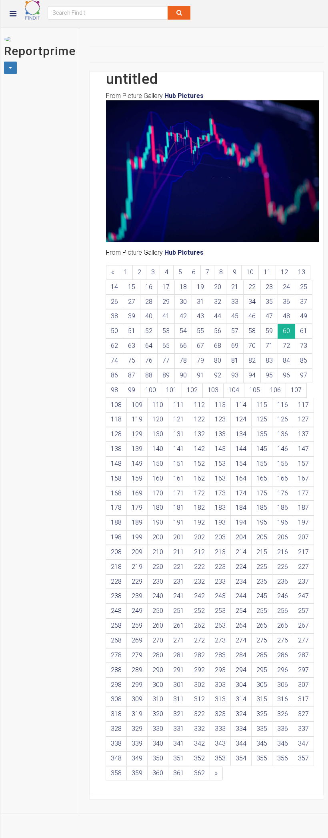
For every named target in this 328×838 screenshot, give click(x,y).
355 (261, 758)
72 (286, 345)
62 (114, 345)
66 (183, 345)
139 (137, 449)
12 (284, 272)
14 (114, 287)
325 (261, 714)
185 (261, 507)
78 (183, 360)
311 (178, 699)
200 (157, 537)
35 (269, 301)
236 (282, 581)
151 (178, 463)
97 (303, 375)
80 (217, 360)
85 (303, 360)
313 (220, 699)
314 (241, 699)
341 (178, 743)
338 (116, 743)
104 (233, 390)
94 (252, 375)
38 (114, 316)
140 (157, 449)
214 (241, 552)
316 (282, 699)
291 (178, 670)
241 (178, 596)
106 (275, 390)
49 (303, 316)
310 (157, 699)
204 (241, 537)
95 (269, 375)
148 (116, 463)
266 (282, 625)
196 (282, 522)
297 (303, 670)
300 (157, 684)
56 (217, 331)
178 (116, 507)
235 (261, 581)
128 (116, 434)
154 (241, 463)
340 (157, 743)
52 (148, 331)
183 (220, 507)
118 (116, 419)
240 (157, 596)
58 (252, 331)
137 (303, 434)
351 (178, 758)
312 (199, 699)
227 (303, 567)
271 (178, 640)
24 (286, 287)
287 (303, 655)
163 (220, 478)
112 (199, 405)
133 (220, 434)
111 (178, 405)
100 (150, 390)
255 (261, 611)
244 (241, 596)
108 (116, 405)
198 (116, 537)
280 (157, 655)
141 (178, 449)
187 (303, 507)
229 (137, 581)
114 (241, 405)
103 (213, 390)
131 (178, 434)
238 (116, 596)
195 (261, 522)
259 (137, 625)
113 (220, 405)
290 (157, 670)
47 (269, 316)
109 (137, 405)
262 (199, 625)
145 (261, 449)
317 (303, 699)
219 (137, 567)
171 (178, 493)
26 (114, 301)
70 (252, 345)
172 (199, 493)
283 (220, 655)
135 (261, 434)
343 (220, 743)
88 (148, 375)
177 (303, 493)
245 (261, 596)
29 (166, 301)
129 (137, 434)
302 (199, 684)
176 (282, 493)
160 (157, 478)
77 (166, 360)
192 (199, 522)
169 (137, 493)
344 (241, 743)
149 (137, 463)
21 (234, 287)
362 (199, 773)
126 (282, 419)
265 (261, 625)
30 (183, 301)
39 (131, 316)
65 (166, 345)
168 (116, 493)
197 (303, 522)
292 (199, 670)
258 (116, 625)
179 (137, 507)
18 (183, 287)
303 (220, 684)
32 (217, 301)
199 (137, 537)
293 (220, 670)
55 (200, 331)
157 (303, 463)
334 (241, 728)
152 (199, 463)
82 (252, 360)
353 (220, 758)
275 (261, 640)
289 (137, 670)
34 (252, 301)
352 (199, 758)
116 (282, 405)
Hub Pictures (184, 96)
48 (286, 316)
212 (199, 552)
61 (303, 331)
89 (166, 375)
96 (286, 375)
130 (157, 434)
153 (220, 463)
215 (261, 552)
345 (261, 743)
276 (282, 640)
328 (116, 728)
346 (282, 743)
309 (137, 699)
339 (137, 743)
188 (116, 522)
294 (241, 670)
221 (178, 567)
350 (157, 758)
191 (178, 522)
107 (296, 390)
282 (199, 655)
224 (241, 567)
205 (261, 537)
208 (116, 552)
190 (157, 522)
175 (261, 493)
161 (178, 478)
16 (148, 287)
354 (241, 758)
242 (199, 596)
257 (303, 611)
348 (116, 758)
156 (282, 463)
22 (252, 287)
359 (137, 773)
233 (220, 581)
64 (148, 345)
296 (282, 670)
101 (171, 390)
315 (261, 699)
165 (261, 478)
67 (200, 345)
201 (178, 537)
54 (183, 331)
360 (157, 773)
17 (166, 287)
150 (157, 463)
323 (220, 714)
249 (137, 611)
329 (137, 728)
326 (282, 714)
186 (282, 507)
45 (234, 316)
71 (269, 345)
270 (157, 640)
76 (148, 360)
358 (116, 773)
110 (157, 405)
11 (267, 272)
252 (199, 611)
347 (303, 743)
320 (157, 714)
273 (220, 640)
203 (220, 537)
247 (303, 596)
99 (131, 390)
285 (261, 655)
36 (286, 301)
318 (116, 714)
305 (261, 684)
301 (178, 684)
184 (241, 507)
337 (303, 728)
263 (220, 625)
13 (301, 272)
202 (199, 537)
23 (269, 287)
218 (116, 567)
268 (116, 640)
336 (282, 728)
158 (116, 478)
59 (269, 331)
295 (261, 670)
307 (303, 684)
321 (178, 714)
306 (282, 684)
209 (137, 552)
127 (303, 419)
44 (217, 316)
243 (220, 596)
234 (241, 581)
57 (234, 331)
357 (303, 758)
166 (282, 478)
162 (199, 478)
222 (199, 567)
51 (131, 331)
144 (241, 449)
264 (241, 625)
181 (178, 507)
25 (303, 287)
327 (303, 714)
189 (137, 522)
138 (116, 449)
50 (114, 331)
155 (261, 463)
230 (157, 581)
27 (131, 301)
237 (303, 581)
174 (241, 493)
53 (166, 331)
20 (217, 287)
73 (303, 345)
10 (250, 272)
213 (220, 552)
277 (303, 640)
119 (137, 419)
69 (234, 345)
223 (220, 567)
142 (199, 449)
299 (137, 684)
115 (261, 405)
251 (178, 611)
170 (157, 493)
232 (199, 581)
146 (282, 449)
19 (200, 287)
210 (157, 552)
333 (220, 728)
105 (254, 390)
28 (148, 301)
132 (199, 434)
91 (200, 375)
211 (178, 552)
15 (131, 287)
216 (282, 552)
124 (241, 419)
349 (137, 758)
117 (303, 405)
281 (178, 655)
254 (241, 611)
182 (199, 507)
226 (282, 567)
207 (303, 537)
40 (148, 316)
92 (217, 375)
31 (200, 301)
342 (199, 743)
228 (116, 581)
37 (303, 301)
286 (282, 655)
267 (303, 625)
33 (234, 301)
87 (131, 375)
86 (114, 375)
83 (269, 360)
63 (131, 345)
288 (116, 670)
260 (157, 625)
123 (220, 419)
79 (200, 360)
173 (220, 493)
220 (157, 567)
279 (137, 655)
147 (303, 449)
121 (178, 419)
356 (282, 758)
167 (303, 478)
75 (131, 360)
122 (199, 419)
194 (241, 522)
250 (157, 611)
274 (241, 640)
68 (217, 345)
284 (241, 655)
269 (137, 640)
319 (137, 714)
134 (241, 434)
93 (234, 375)
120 (157, 419)
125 (261, 419)
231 (178, 581)
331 (178, 728)
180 (157, 507)
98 (114, 390)
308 (116, 699)
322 (199, 714)
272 (199, 640)
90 (183, 375)
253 (220, 611)
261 (178, 625)
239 (137, 596)
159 (137, 478)
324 (241, 714)
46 (252, 316)
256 (282, 611)
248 (116, 611)
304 (241, 684)
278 (116, 655)
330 (157, 728)
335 (261, 728)
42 (183, 316)
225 (261, 567)
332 (199, 728)
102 (192, 390)
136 (282, 434)
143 (220, 449)
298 (116, 684)
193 (220, 522)
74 (114, 360)
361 (178, 773)
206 (282, 537)
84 (286, 360)
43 (200, 316)
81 (234, 360)
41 (166, 316)
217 (303, 552)
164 (241, 478)
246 (282, 596)
